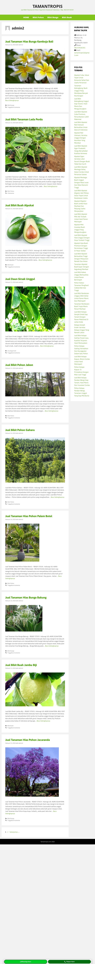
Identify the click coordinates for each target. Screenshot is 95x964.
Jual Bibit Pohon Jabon (19, 364)
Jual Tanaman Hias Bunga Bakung (25, 597)
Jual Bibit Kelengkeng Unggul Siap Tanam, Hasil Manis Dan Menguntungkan (81, 104)
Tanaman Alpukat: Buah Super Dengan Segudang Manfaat (81, 266)
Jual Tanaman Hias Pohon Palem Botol (28, 516)
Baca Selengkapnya (12, 100)
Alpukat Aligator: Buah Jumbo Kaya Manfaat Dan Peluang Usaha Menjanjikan (80, 206)
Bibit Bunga (52, 17)
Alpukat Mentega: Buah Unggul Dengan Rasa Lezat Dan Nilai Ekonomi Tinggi (81, 182)
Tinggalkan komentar (13, 107)
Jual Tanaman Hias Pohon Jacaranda (27, 739)
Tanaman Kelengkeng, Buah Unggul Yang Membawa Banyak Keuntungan (81, 91)
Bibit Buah (67, 17)
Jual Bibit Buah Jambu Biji (21, 665)
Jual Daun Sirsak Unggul (20, 279)
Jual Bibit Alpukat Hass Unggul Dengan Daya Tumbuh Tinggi (82, 237)
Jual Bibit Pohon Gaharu (20, 430)
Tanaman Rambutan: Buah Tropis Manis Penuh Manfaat (81, 306)
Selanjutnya (15, 832)
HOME (26, 17)
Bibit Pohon (38, 17)
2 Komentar (10, 193)
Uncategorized (11, 351)
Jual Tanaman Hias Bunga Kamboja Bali (29, 41)
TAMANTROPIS (48, 6)
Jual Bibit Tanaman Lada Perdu (24, 119)
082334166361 (79, 48)
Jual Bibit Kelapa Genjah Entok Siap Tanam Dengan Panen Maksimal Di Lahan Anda (81, 317)
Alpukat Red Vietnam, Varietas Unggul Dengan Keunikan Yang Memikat (80, 138)
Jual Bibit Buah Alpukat (19, 205)
